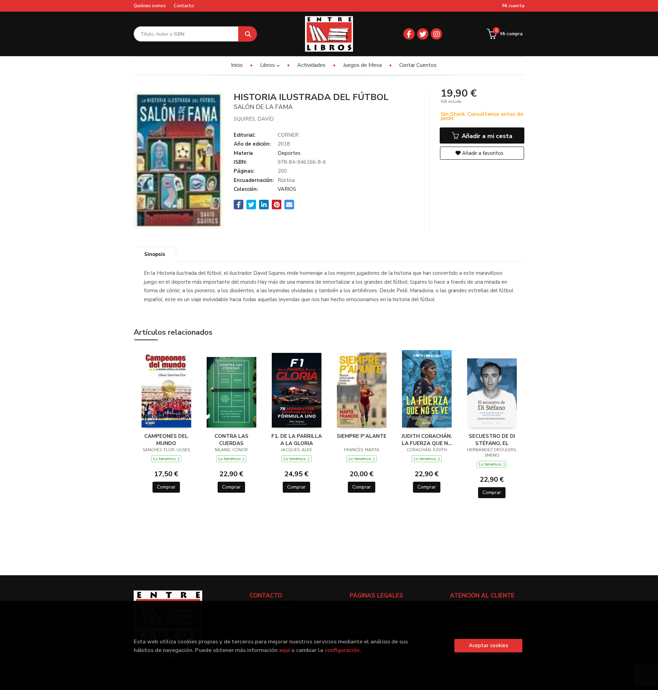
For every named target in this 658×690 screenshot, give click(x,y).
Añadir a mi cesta (486, 136)
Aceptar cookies (488, 645)
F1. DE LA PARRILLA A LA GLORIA (296, 439)
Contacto (184, 6)
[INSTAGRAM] (436, 34)
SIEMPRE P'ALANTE (362, 436)
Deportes (289, 153)
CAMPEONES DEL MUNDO (166, 439)
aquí (284, 650)
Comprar (166, 487)
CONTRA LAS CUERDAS (231, 439)
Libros (268, 65)
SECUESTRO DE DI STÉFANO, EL (492, 439)
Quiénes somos (150, 6)
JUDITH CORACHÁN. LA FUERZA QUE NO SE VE (427, 439)
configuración (342, 650)
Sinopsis (154, 254)
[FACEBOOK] (409, 34)
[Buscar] (247, 34)
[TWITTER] (422, 34)
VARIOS (287, 189)
